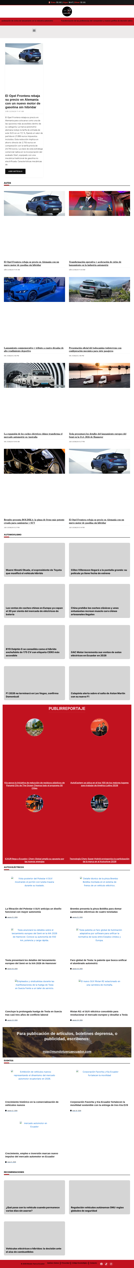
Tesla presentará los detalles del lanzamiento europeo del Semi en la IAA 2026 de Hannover (97, 435)
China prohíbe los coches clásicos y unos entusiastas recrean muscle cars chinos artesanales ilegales (95, 611)
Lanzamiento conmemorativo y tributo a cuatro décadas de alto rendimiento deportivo (34, 349)
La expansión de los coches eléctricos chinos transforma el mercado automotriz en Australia (33, 435)
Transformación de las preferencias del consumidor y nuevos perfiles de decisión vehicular (51, 21)
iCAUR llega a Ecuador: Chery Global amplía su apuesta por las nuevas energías (34, 860)
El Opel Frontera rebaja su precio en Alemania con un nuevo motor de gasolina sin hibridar (22, 101)
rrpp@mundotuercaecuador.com (67, 1051)
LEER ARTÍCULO (15, 171)
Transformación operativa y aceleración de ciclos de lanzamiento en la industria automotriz (95, 263)
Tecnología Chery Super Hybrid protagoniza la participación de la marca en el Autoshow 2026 (99, 860)
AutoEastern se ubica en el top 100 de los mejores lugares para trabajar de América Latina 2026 (99, 784)
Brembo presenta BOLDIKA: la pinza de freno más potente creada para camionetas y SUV (34, 521)
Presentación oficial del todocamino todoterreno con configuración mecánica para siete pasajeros (95, 349)
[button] (34, 30)
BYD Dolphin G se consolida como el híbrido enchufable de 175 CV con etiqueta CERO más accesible (32, 652)
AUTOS (7, 183)
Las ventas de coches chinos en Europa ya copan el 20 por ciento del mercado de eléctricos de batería (34, 611)
